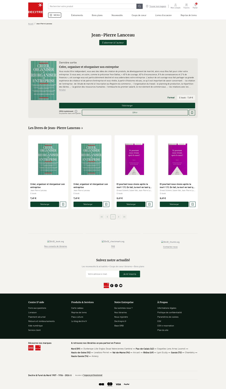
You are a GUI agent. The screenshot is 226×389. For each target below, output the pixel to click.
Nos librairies (120, 312)
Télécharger (127, 105)
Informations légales (166, 308)
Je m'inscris (129, 273)
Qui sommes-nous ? (123, 308)
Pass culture (77, 317)
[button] (127, 79)
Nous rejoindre (121, 317)
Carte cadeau (77, 308)
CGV (159, 321)
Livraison (32, 312)
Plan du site (162, 330)
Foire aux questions (37, 308)
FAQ (113, 246)
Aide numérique (35, 325)
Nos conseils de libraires (55, 246)
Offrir (134, 112)
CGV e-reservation (165, 325)
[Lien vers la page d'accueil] (35, 9)
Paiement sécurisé (37, 317)
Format (171, 97)
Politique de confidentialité (169, 312)
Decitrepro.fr (120, 321)
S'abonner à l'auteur (113, 42)
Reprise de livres (79, 312)
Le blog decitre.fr (79, 321)
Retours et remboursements (41, 321)
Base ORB (119, 325)
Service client (34, 330)
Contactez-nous (170, 246)
